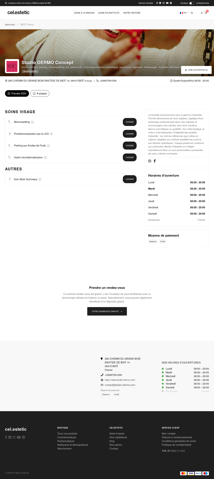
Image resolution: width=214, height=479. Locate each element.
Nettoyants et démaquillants (72, 444)
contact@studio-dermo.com (120, 385)
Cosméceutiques (66, 437)
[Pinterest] (23, 437)
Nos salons (116, 444)
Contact (114, 448)
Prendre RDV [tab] (18, 93)
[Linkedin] (9, 437)
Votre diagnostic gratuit (105, 311)
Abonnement (64, 448)
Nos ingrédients (118, 437)
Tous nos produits (67, 433)
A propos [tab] (41, 93)
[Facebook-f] (6, 437)
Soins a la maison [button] (84, 12)
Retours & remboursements (177, 437)
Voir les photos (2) (198, 69)
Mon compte (168, 433)
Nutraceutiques (65, 441)
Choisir (130, 121)
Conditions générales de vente (179, 441)
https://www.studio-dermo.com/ (120, 379)
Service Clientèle (146, 3)
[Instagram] (14, 437)
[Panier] (205, 13)
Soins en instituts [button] (108, 12)
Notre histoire (117, 433)
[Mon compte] (201, 13)
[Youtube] (19, 437)
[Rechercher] (192, 13)
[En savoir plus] (32, 122)
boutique (184, 3)
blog (112, 441)
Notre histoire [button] (132, 12)
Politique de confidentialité (176, 444)
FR (184, 12)
